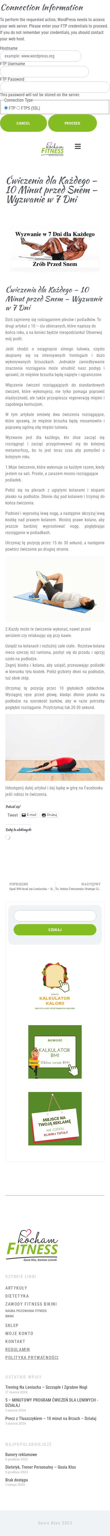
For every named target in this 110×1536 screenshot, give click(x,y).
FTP (11, 108)
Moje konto (19, 1333)
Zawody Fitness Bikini (31, 1304)
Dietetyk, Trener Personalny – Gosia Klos (40, 1467)
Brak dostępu (16, 1480)
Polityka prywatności (32, 1357)
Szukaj (55, 930)
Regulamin (17, 1349)
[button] (78, 146)
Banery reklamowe (21, 1454)
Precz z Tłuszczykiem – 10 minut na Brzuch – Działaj (50, 1418)
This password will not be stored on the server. (40, 87)
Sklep (12, 1325)
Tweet (12, 815)
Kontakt (15, 1341)
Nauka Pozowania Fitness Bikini (26, 1313)
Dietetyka (17, 1296)
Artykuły (16, 1288)
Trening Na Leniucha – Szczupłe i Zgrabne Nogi (46, 1387)
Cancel (23, 123)
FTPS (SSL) (30, 108)
